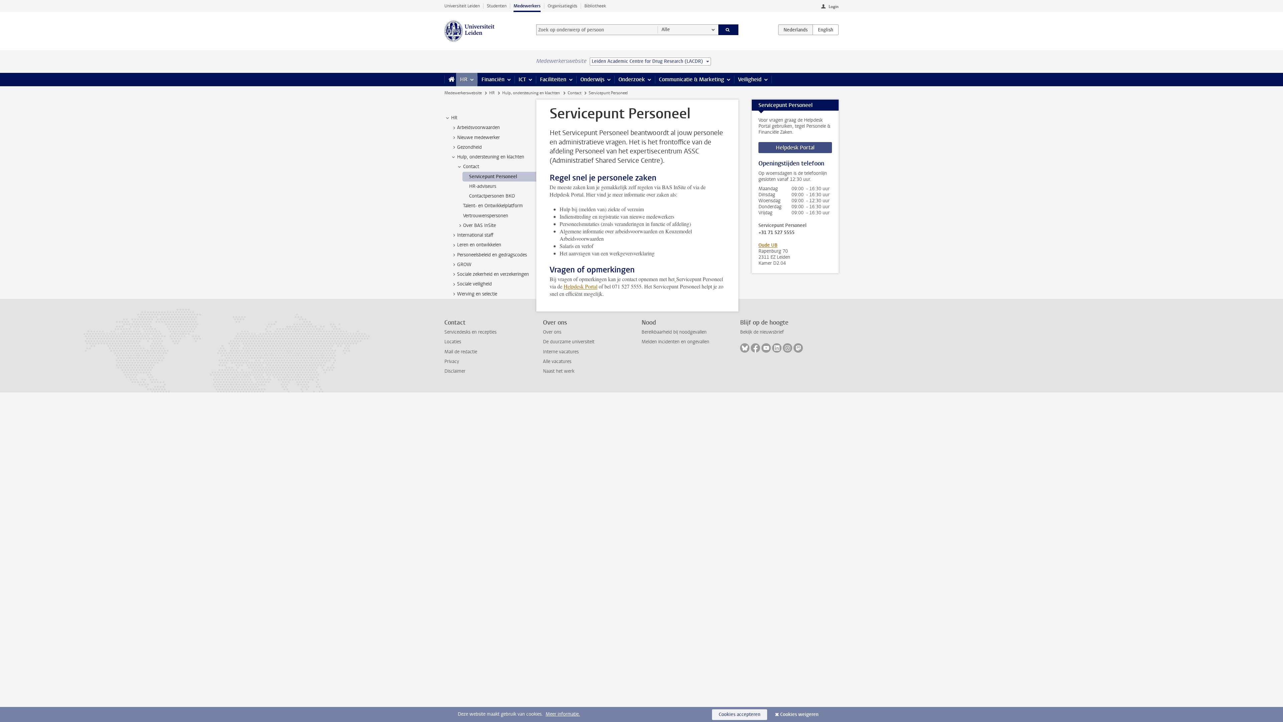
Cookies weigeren (799, 714)
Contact (574, 93)
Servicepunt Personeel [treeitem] (493, 176)
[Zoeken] (728, 29)
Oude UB (767, 245)
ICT (522, 79)
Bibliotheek (595, 6)
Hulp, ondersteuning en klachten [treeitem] (490, 157)
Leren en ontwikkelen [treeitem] (479, 245)
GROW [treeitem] (464, 264)
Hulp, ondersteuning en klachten (531, 93)
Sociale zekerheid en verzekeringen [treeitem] (493, 274)
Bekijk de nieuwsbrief (762, 332)
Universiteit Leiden (462, 6)
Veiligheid (749, 79)
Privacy (451, 361)
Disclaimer (454, 371)
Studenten (497, 6)
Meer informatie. (563, 714)
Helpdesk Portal (580, 286)
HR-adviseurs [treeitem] (482, 186)
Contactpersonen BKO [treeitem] (492, 196)
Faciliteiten (553, 79)
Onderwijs (592, 79)
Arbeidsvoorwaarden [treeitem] (478, 127)
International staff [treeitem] (475, 235)
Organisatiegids (562, 6)
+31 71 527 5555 (776, 233)
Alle (666, 29)
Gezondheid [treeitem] (469, 147)
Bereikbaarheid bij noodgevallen (674, 332)
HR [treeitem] (454, 118)
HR (463, 79)
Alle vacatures (557, 361)
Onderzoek (631, 79)
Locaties (452, 342)
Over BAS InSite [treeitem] (479, 225)
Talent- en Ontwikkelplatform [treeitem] (493, 206)
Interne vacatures (561, 352)
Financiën (493, 79)
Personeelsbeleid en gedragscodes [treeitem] (492, 255)
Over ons (552, 332)
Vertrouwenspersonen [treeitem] (485, 216)
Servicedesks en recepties (470, 332)
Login (834, 6)
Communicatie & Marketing (691, 79)
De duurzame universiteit (568, 342)
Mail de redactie (460, 352)
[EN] (826, 29)
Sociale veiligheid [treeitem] (474, 284)
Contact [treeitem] (471, 166)
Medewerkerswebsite (463, 93)
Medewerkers (527, 6)
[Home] (450, 79)
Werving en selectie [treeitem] (477, 294)
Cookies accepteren (739, 714)
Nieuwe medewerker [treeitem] (478, 137)
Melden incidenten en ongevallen (675, 342)
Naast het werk (558, 371)
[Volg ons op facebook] (755, 348)
